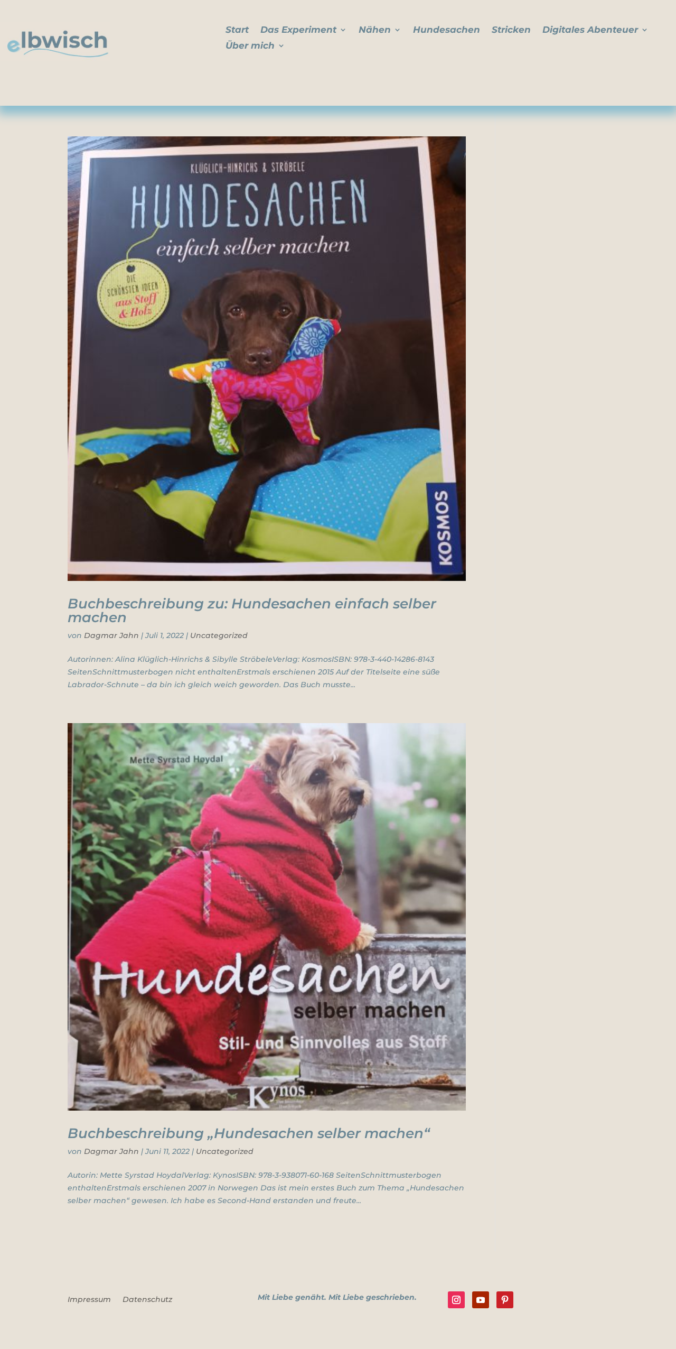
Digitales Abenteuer (590, 30)
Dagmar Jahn (111, 635)
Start (237, 30)
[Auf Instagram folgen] (456, 1299)
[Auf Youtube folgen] (480, 1299)
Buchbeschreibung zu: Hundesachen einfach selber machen (252, 610)
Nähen (375, 30)
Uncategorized (219, 635)
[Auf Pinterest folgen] (504, 1299)
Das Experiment (298, 30)
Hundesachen (446, 30)
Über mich (250, 46)
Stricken (511, 30)
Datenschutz (147, 1300)
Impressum (89, 1300)
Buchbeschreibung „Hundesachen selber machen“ (249, 1133)
